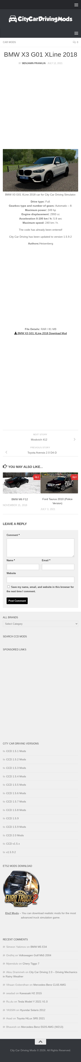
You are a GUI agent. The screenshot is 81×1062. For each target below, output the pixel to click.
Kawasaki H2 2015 (31, 993)
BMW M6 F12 (19, 499)
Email (46, 560)
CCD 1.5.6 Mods (16, 793)
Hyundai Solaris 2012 (32, 1010)
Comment (13, 535)
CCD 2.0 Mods (15, 835)
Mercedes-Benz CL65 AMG (49, 984)
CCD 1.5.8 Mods (16, 810)
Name (11, 560)
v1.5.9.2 (11, 852)
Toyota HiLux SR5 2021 (31, 1018)
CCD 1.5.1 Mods (16, 751)
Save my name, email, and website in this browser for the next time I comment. (40, 589)
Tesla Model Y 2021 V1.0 (33, 1001)
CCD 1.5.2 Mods (16, 759)
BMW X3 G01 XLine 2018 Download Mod (42, 333)
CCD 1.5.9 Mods (16, 826)
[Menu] (76, 4)
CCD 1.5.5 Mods (16, 784)
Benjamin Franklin (34, 63)
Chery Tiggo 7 (31, 963)
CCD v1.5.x (13, 843)
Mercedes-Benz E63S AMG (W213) (42, 1026)
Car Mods (9, 42)
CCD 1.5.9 (12, 818)
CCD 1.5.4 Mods (16, 776)
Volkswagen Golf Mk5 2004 (35, 955)
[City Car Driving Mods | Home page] (40, 19)
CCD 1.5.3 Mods (16, 767)
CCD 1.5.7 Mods (16, 801)
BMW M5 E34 (39, 946)
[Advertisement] (40, 108)
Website (11, 573)
